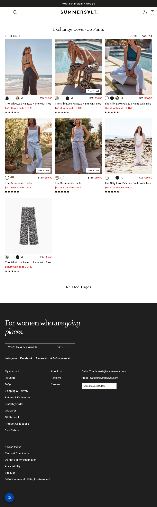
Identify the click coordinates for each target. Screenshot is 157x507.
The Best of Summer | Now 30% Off (78, 3)
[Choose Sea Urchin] (7, 98)
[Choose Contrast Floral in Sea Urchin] (18, 98)
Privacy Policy (13, 446)
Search (15, 12)
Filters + (12, 36)
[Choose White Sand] (7, 178)
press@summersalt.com (104, 377)
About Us (56, 371)
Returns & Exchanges (17, 397)
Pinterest (41, 358)
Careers (56, 384)
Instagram (11, 358)
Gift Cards (11, 410)
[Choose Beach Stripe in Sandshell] (107, 178)
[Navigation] (6, 12)
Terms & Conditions (17, 453)
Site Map (10, 472)
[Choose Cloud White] (12, 98)
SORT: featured (140, 36)
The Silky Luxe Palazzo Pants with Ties (28, 103)
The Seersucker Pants (18, 183)
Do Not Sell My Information (20, 459)
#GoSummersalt (60, 358)
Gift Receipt (12, 417)
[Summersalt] (78, 12)
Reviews (56, 377)
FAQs (8, 384)
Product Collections (17, 423)
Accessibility (12, 466)
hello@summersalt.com (112, 371)
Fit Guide (10, 377)
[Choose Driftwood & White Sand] (12, 178)
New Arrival (93, 91)
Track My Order (14, 404)
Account (145, 12)
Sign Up (62, 347)
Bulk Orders (12, 430)
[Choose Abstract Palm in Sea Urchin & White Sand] (7, 257)
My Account (12, 371)
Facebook (26, 358)
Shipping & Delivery (16, 390)
